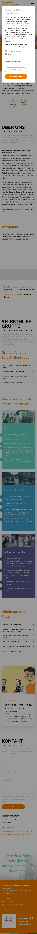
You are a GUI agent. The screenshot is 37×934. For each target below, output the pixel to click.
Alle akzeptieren (16, 76)
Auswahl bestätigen (15, 70)
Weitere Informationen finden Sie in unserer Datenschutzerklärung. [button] (16, 46)
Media (9, 54)
